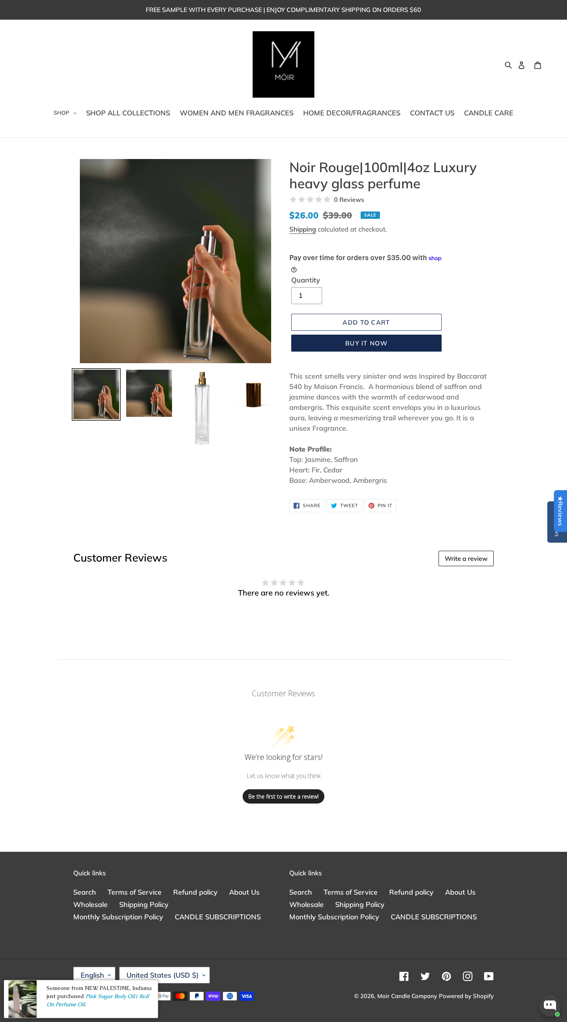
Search (84, 892)
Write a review (466, 558)
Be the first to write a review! (283, 796)
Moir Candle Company (407, 996)
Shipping (302, 229)
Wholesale (90, 904)
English (92, 975)
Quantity (305, 280)
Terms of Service (135, 892)
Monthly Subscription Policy (118, 916)
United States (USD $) (163, 975)
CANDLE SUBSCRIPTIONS (218, 916)
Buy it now (366, 343)
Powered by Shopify (466, 996)
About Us (244, 892)
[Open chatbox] (550, 1006)
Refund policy (195, 892)
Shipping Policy (144, 904)
